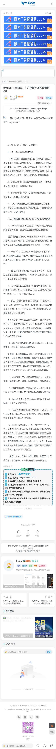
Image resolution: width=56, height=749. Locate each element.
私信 (50, 98)
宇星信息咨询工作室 (26, 709)
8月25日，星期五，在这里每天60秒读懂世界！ (26, 89)
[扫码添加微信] (52, 732)
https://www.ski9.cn (28, 477)
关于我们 (42, 705)
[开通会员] (52, 725)
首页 (5, 81)
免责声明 (23, 705)
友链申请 (13, 705)
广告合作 (33, 705)
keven (12, 96)
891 (25, 566)
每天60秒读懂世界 (15, 81)
